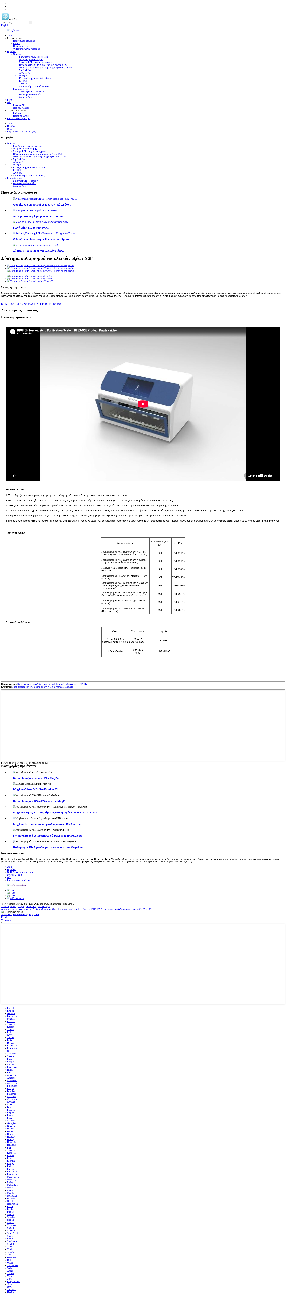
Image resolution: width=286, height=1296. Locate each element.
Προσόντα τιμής (20, 46)
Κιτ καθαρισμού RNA (46, 909)
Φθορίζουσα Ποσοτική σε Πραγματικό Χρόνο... (42, 204)
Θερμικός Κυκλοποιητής (31, 59)
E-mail (4, 917)
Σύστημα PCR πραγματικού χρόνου (36, 62)
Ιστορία (16, 43)
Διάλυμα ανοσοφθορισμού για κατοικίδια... (39, 216)
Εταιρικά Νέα (19, 105)
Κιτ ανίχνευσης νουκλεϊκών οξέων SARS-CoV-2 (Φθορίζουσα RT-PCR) (52, 684)
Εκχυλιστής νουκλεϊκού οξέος (33, 57)
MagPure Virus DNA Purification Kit (36, 789)
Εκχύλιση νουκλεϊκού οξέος (117, 909)
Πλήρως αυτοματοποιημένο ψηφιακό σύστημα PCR (44, 65)
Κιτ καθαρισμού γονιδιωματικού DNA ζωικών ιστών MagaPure (42, 687)
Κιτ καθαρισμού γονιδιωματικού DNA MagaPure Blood (47, 835)
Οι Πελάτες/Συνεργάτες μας (26, 49)
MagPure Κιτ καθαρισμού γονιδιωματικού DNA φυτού (47, 824)
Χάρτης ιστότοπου (27, 906)
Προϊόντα (11, 51)
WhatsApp (6, 920)
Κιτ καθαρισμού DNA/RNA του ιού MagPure (41, 801)
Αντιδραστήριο (20, 75)
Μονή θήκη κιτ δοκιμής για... (31, 227)
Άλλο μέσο (24, 73)
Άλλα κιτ (23, 83)
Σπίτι (9, 35)
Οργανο (17, 54)
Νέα (9, 102)
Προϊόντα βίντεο (21, 116)
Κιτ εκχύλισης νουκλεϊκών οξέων (35, 78)
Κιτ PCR (23, 81)
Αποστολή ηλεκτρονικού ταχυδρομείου (20, 914)
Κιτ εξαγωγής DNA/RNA (90, 909)
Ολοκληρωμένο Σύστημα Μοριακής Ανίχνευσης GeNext (46, 67)
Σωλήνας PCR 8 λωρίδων (31, 91)
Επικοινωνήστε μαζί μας (18, 118)
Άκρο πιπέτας (25, 97)
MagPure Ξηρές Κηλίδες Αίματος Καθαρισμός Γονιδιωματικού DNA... (56, 812)
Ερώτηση (17, 113)
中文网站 (13, 19)
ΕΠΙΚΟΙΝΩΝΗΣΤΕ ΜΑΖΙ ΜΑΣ (17, 304)
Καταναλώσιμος (20, 89)
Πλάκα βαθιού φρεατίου (30, 94)
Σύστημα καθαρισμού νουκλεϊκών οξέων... (38, 250)
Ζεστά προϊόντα (8, 906)
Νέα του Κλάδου (21, 107)
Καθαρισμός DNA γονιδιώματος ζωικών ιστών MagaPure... (49, 847)
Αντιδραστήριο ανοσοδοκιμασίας (34, 86)
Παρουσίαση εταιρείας (24, 40)
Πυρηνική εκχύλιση (67, 909)
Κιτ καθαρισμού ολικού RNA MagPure (37, 778)
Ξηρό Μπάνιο (25, 70)
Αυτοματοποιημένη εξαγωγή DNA (17, 909)
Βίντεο (10, 99)
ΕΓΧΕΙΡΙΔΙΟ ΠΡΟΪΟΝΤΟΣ (47, 304)
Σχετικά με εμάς (14, 874)
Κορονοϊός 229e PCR (142, 909)
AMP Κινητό (44, 906)
